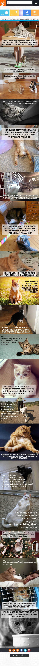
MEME (2, 14)
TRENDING (27, 14)
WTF (12, 14)
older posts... (19, 655)
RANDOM (35, 14)
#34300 (2, 19)
